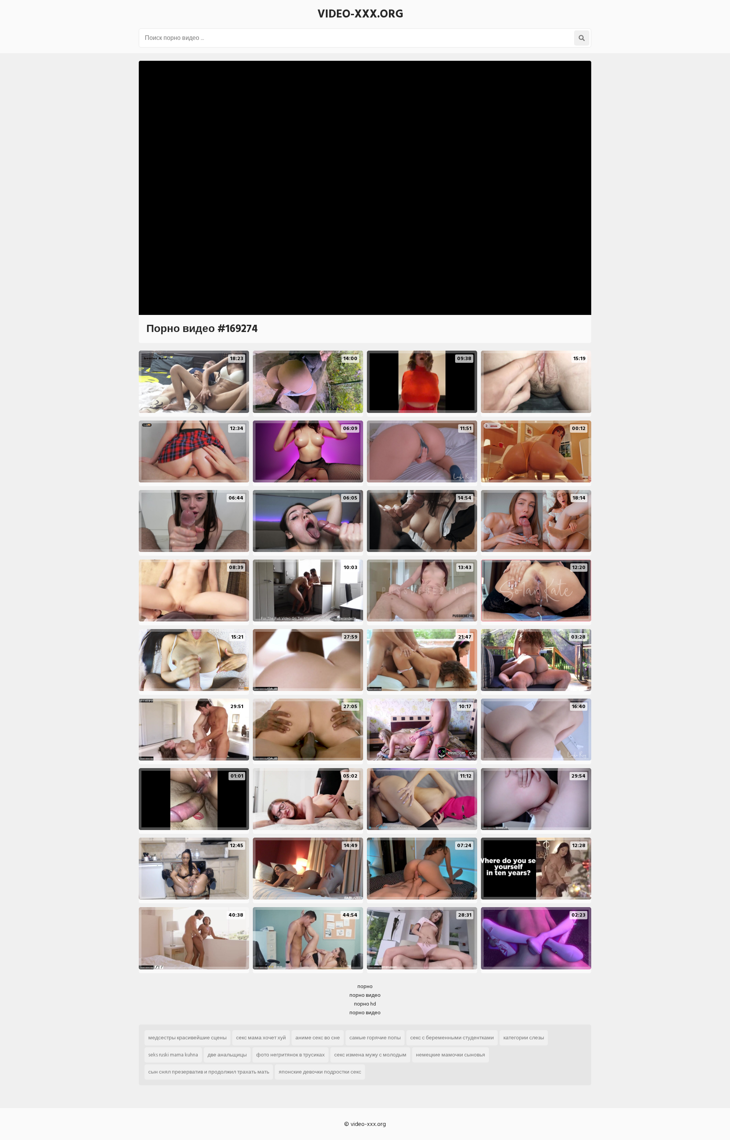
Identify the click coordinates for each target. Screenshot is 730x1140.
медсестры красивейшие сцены (187, 1037)
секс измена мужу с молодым (370, 1054)
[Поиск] (581, 38)
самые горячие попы (375, 1037)
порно (365, 986)
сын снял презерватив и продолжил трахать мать (208, 1071)
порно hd (365, 1003)
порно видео (365, 995)
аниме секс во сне (317, 1037)
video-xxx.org (360, 14)
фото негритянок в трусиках (290, 1054)
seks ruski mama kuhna (173, 1054)
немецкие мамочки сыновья (450, 1054)
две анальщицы (227, 1054)
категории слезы (523, 1037)
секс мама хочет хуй (261, 1037)
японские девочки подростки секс (320, 1071)
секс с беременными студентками (452, 1037)
